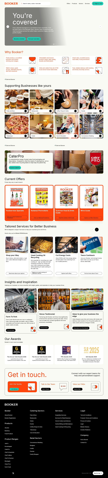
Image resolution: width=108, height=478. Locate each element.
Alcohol (7, 428)
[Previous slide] (7, 26)
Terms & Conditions (85, 415)
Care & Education (35, 432)
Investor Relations (85, 430)
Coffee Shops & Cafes (36, 427)
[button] (97, 3)
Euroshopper (8, 446)
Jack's (6, 443)
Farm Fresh (8, 467)
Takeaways (33, 430)
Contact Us (83, 442)
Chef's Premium (9, 458)
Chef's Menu (8, 455)
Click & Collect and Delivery (63, 421)
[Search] (21, 3)
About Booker (8, 415)
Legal (82, 424)
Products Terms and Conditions (89, 418)
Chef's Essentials (9, 452)
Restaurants (33, 418)
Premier (32, 451)
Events (32, 424)
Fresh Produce (9, 433)
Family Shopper (34, 454)
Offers (68, 3)
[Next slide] (100, 26)
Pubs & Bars (33, 415)
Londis (32, 448)
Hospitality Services (60, 415)
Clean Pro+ (8, 464)
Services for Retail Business (63, 418)
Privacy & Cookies (85, 421)
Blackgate (7, 461)
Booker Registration (10, 418)
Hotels (32, 421)
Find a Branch (84, 439)
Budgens (32, 445)
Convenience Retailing (36, 442)
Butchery (7, 430)
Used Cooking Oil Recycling (63, 427)
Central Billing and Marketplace (64, 424)
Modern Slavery (84, 427)
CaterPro (7, 449)
